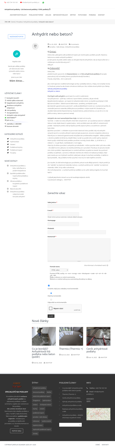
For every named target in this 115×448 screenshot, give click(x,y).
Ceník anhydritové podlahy (71, 398)
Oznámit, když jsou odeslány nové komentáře (63, 289)
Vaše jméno (52, 202)
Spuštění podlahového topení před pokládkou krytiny (19, 175)
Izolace (48, 15)
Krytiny (73, 15)
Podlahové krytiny (16, 147)
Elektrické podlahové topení (41, 396)
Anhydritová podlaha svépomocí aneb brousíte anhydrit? (17, 194)
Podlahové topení (36, 15)
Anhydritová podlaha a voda (71, 405)
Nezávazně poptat (16, 37)
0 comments (75, 44)
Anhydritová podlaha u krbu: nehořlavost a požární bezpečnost (18, 168)
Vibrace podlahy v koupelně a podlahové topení (19, 183)
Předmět (51, 228)
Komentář (52, 237)
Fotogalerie (36, 400)
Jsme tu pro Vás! (16, 77)
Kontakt (101, 15)
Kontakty (105, 445)
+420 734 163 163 (12, 2)
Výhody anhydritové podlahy (57, 89)
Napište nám (16, 62)
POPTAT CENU (16, 431)
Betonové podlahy (60, 15)
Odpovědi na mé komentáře (57, 302)
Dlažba (49, 392)
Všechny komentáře (54, 296)
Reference (36, 421)
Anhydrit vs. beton (54, 91)
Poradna (92, 15)
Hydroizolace (14, 142)
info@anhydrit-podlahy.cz (30, 2)
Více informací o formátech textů (95, 265)
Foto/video (82, 15)
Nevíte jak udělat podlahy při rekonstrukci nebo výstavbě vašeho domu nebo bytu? (16, 70)
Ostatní (12, 144)
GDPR (88, 401)
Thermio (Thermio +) (69, 394)
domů (98, 445)
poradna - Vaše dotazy (57, 47)
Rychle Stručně (46, 421)
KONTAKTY (90, 399)
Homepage (51, 220)
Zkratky (35, 433)
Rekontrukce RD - (16, 189)
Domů (13, 22)
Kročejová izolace (45, 404)
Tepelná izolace (37, 425)
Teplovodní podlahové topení (42, 429)
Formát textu (55, 267)
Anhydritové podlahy (18, 15)
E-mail (50, 210)
